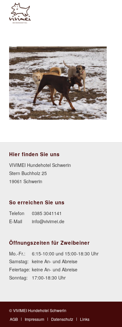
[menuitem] (14, 319)
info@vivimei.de (48, 221)
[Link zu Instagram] (108, 310)
